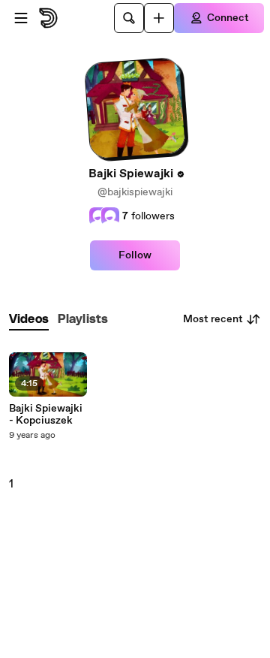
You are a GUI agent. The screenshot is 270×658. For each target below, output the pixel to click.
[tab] (29, 319)
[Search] (129, 18)
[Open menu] (21, 18)
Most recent (213, 319)
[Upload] (159, 18)
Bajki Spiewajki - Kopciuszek (45, 415)
